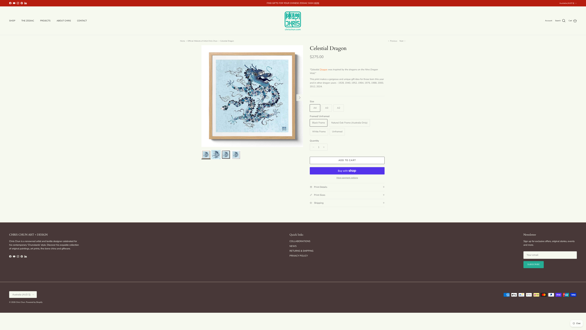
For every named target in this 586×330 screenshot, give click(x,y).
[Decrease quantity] (312, 147)
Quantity (314, 140)
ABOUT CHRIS (64, 20)
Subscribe (533, 264)
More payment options (347, 178)
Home (182, 41)
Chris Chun (20, 302)
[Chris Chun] (293, 20)
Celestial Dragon (227, 41)
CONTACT (82, 20)
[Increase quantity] (324, 147)
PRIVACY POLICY (298, 255)
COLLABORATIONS (299, 241)
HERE (316, 3)
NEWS (293, 246)
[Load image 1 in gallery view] (252, 96)
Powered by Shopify (34, 302)
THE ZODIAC (27, 20)
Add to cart (347, 160)
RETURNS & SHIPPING (301, 250)
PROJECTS (45, 20)
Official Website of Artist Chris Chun (202, 41)
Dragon (323, 69)
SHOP (12, 20)
